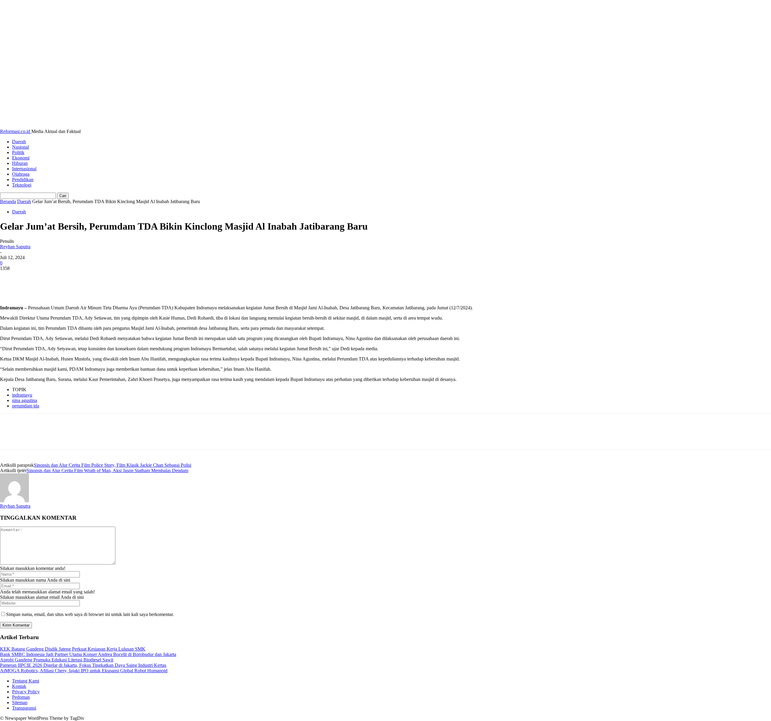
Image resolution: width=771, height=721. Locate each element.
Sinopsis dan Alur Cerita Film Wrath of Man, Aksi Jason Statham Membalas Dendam (107, 470)
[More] (97, 277)
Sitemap (19, 702)
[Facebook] (10, 277)
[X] (32, 277)
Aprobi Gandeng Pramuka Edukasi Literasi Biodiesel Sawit (56, 659)
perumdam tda (25, 405)
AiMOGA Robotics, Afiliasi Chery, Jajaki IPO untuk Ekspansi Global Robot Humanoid (83, 670)
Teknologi (21, 184)
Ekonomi (21, 157)
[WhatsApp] (75, 277)
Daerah (19, 141)
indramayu (22, 395)
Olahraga (21, 174)
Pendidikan (22, 179)
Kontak (19, 686)
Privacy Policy (26, 691)
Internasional (24, 168)
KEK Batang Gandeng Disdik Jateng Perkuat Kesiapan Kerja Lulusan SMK (72, 648)
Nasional (20, 147)
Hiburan (20, 163)
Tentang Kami (25, 680)
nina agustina (24, 400)
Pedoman (21, 697)
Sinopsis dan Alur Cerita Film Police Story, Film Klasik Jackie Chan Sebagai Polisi (112, 465)
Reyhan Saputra (15, 246)
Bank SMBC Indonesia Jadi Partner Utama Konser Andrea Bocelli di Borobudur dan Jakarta (88, 654)
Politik (18, 152)
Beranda (8, 201)
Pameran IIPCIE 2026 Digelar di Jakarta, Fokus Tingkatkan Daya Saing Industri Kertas (83, 665)
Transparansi (24, 707)
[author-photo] (14, 500)
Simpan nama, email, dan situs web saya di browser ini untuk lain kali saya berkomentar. (90, 614)
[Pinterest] (53, 277)
